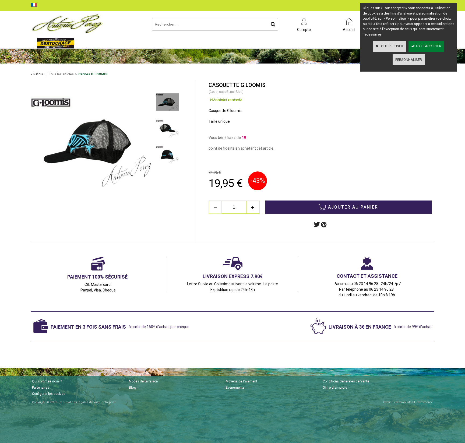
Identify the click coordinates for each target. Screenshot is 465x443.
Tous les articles (61, 74)
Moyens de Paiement (241, 381)
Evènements (235, 387)
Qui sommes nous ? (47, 381)
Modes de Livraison (143, 381)
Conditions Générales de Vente (346, 381)
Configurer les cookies (48, 394)
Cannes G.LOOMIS (92, 74)
